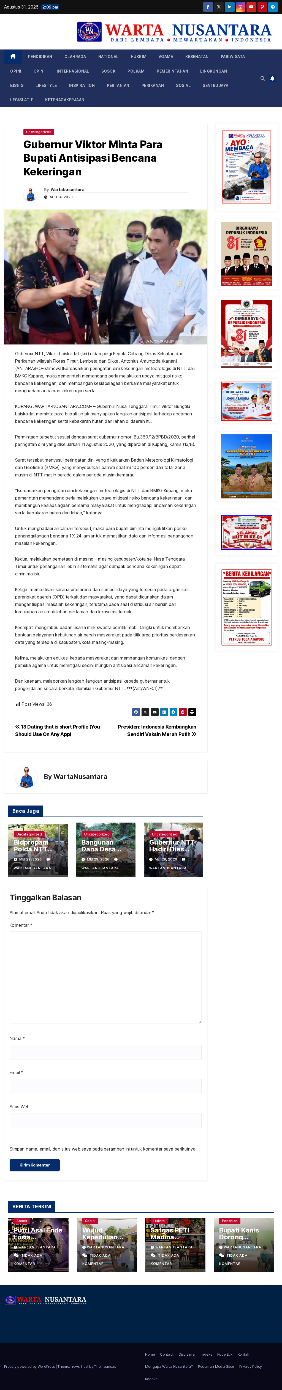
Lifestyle (46, 85)
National (108, 56)
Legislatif (21, 99)
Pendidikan (40, 56)
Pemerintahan (172, 71)
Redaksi (151, 1379)
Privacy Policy (250, 1366)
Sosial (183, 85)
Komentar (21, 925)
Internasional (73, 71)
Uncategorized (38, 132)
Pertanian (118, 85)
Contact (166, 1354)
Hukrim (139, 56)
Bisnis (16, 85)
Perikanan (153, 85)
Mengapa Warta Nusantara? (169, 1366)
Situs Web (20, 1106)
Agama (166, 56)
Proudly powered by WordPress (30, 1366)
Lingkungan (213, 71)
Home (150, 1354)
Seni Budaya (216, 85)
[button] (263, 78)
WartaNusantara (68, 189)
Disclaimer (187, 1354)
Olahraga (75, 56)
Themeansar (104, 1366)
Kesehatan (197, 56)
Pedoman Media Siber (216, 1366)
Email (16, 1072)
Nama (17, 1038)
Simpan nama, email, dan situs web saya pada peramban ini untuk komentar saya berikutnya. (103, 1149)
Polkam (136, 71)
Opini (15, 71)
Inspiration (82, 85)
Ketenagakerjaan (65, 99)
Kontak (244, 1354)
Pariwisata (233, 56)
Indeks (206, 1354)
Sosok (108, 71)
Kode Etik (224, 1354)
